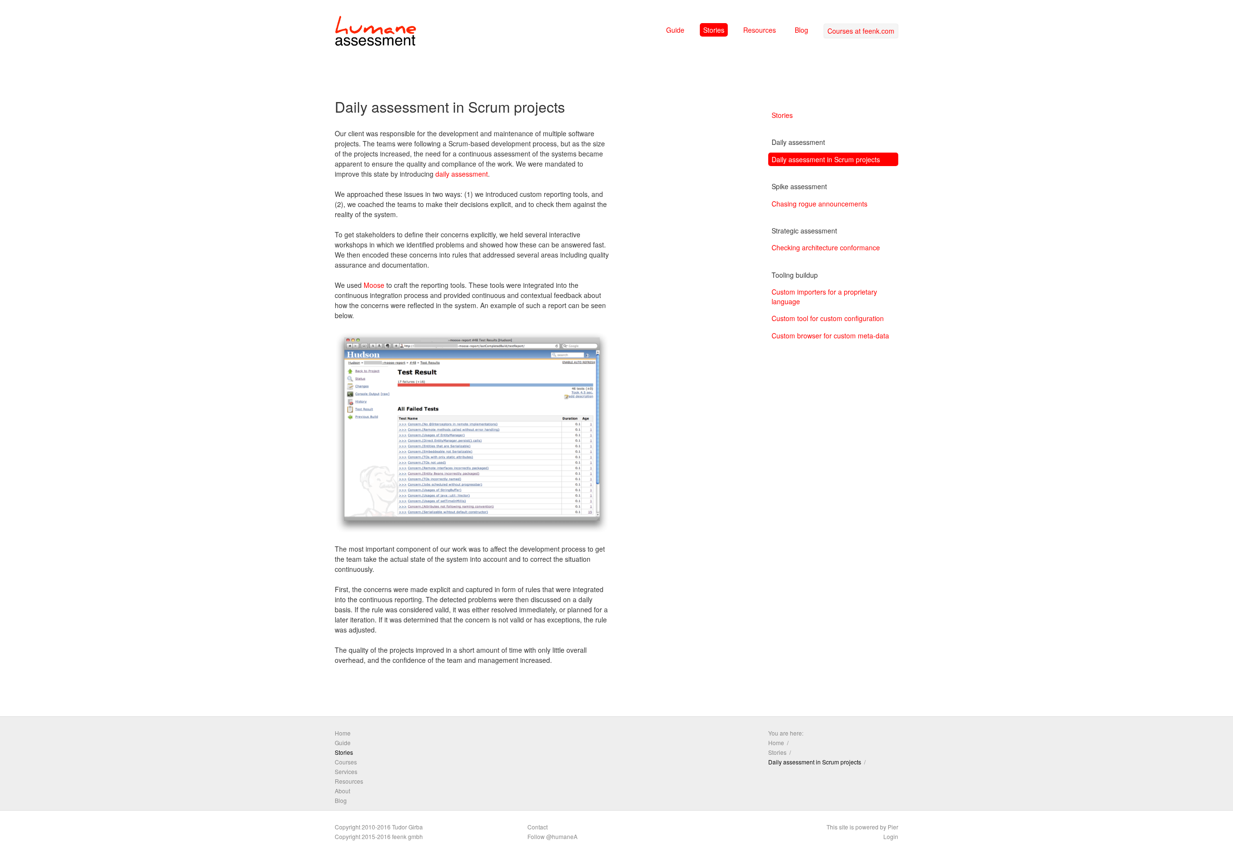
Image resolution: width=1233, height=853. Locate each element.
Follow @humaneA (552, 836)
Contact (537, 827)
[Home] (376, 33)
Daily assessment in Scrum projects (826, 159)
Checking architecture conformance (826, 247)
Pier (893, 827)
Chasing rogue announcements (819, 203)
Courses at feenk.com (860, 31)
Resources (759, 30)
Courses (346, 762)
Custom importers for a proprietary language (824, 296)
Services (346, 771)
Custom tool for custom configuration (828, 318)
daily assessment (461, 174)
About (342, 791)
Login (890, 836)
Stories (713, 30)
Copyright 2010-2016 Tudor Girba (379, 827)
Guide (675, 30)
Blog (801, 30)
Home (343, 733)
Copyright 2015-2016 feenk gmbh (379, 836)
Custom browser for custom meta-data (830, 335)
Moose (374, 285)
